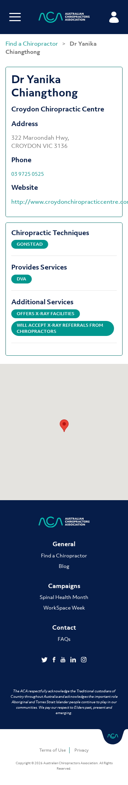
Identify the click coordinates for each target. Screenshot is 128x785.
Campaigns (64, 586)
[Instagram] (84, 660)
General (64, 544)
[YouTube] (63, 660)
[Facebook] (55, 660)
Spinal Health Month (64, 597)
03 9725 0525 (27, 173)
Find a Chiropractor (32, 43)
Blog (64, 566)
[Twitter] (45, 660)
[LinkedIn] (73, 660)
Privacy (81, 750)
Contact (64, 627)
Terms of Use (52, 750)
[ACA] (64, 18)
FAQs (64, 638)
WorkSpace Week (64, 607)
